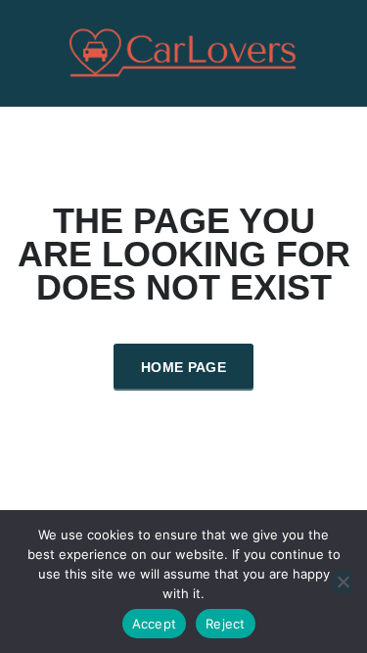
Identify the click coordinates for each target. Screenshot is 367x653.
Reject (226, 623)
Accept (154, 623)
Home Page (183, 367)
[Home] (183, 51)
